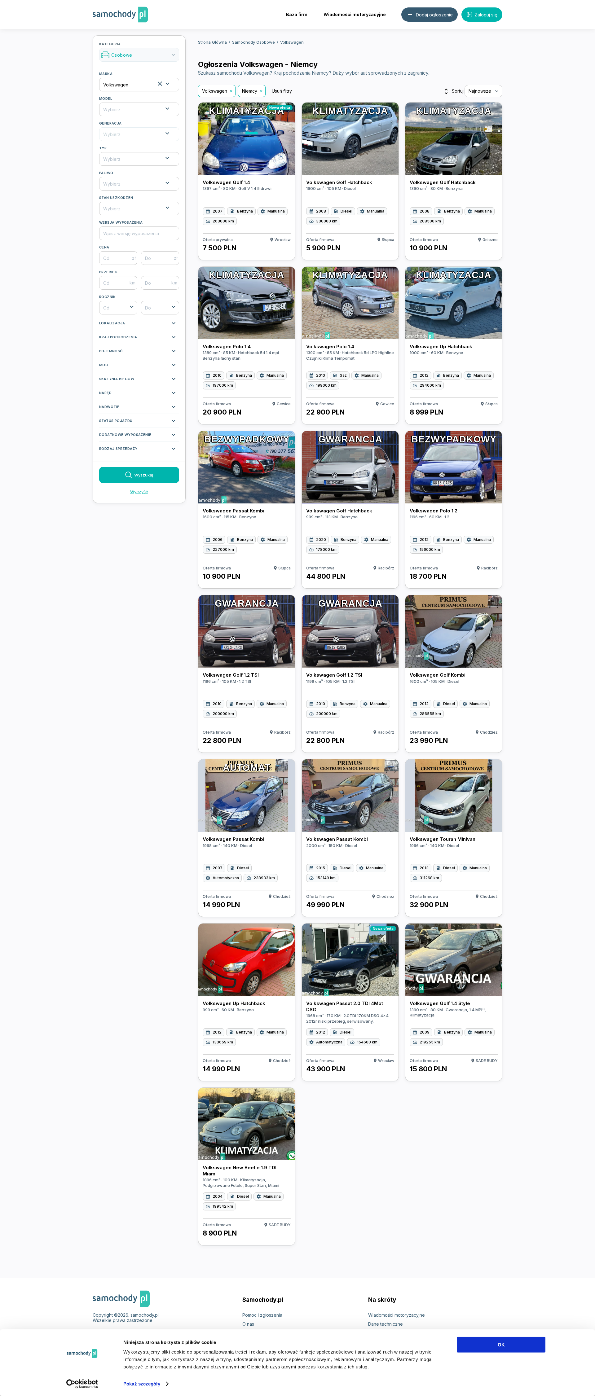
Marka (105, 74)
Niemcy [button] (249, 91)
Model (105, 98)
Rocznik (107, 297)
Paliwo (106, 173)
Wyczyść (139, 491)
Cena (104, 247)
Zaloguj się (485, 15)
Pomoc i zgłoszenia (262, 1315)
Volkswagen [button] (214, 91)
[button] (139, 324)
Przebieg (108, 272)
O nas (248, 1324)
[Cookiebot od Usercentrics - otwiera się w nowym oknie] (82, 1384)
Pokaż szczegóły (141, 1383)
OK (501, 1344)
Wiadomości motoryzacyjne (355, 14)
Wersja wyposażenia (121, 222)
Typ (103, 148)
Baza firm (296, 14)
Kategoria (137, 50)
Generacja (110, 123)
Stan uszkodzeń (116, 197)
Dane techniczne (385, 1324)
